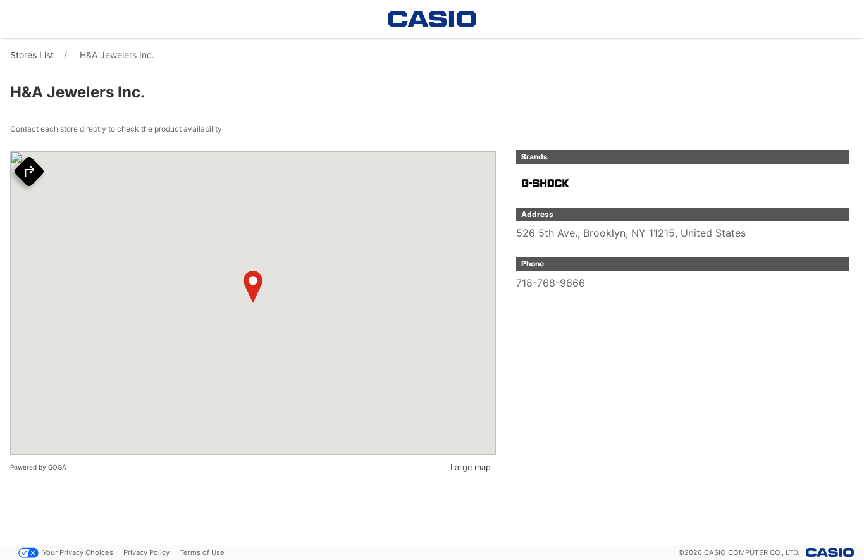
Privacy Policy (146, 552)
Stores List (32, 54)
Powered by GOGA (38, 467)
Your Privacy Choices (77, 552)
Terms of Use (202, 552)
